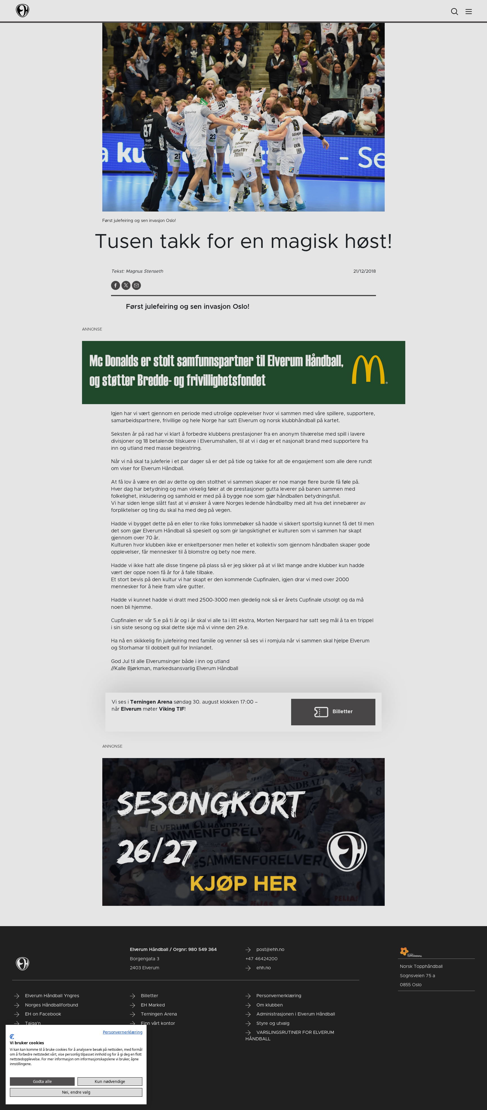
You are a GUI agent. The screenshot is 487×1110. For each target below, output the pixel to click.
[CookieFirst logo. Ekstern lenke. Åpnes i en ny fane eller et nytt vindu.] (12, 1036)
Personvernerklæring (122, 1032)
